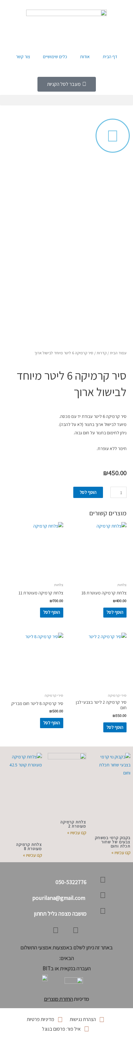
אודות (85, 56)
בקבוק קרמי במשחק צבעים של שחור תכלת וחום (112, 842)
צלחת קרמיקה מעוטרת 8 (29, 846)
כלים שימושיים (55, 56)
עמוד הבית (118, 353)
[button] (66, 100)
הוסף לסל (88, 492)
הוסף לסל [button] (115, 612)
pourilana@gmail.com (59, 897)
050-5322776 (71, 882)
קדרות (102, 353)
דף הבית (110, 56)
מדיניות (66, 998)
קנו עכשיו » (120, 852)
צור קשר (23, 56)
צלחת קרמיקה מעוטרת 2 (73, 824)
